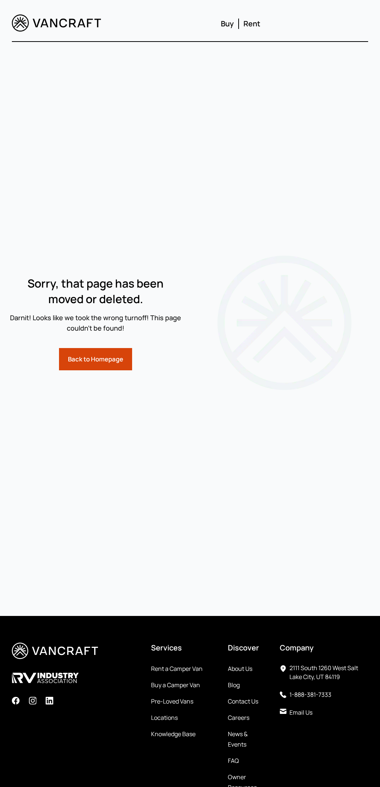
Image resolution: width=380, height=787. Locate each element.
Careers (238, 718)
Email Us (300, 712)
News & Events (238, 739)
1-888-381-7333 (310, 695)
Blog (234, 685)
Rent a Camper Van (177, 669)
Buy (227, 24)
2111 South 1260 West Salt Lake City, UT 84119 (323, 672)
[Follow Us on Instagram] (33, 702)
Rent (251, 24)
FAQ (233, 761)
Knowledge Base (173, 734)
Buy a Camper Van (175, 685)
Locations (164, 718)
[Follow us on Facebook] (16, 702)
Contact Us (243, 701)
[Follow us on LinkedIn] (49, 702)
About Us (240, 669)
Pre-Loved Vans (172, 701)
